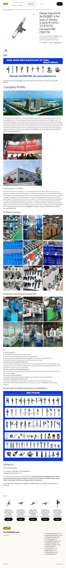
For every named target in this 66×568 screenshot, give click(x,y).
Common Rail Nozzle (38, 476)
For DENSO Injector (9, 9)
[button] (34, 14)
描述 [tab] (6, 50)
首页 (4, 9)
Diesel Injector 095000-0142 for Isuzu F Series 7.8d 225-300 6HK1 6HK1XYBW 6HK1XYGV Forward (20, 513)
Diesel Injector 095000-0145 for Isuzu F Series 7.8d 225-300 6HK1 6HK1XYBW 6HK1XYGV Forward (57, 513)
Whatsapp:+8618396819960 (31, 3)
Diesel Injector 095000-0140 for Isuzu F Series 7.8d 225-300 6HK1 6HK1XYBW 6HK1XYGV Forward (8, 513)
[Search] (60, 4)
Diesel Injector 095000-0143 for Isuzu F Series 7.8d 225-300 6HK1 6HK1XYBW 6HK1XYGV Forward (33, 513)
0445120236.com (11, 532)
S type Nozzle (38, 480)
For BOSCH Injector (28, 478)
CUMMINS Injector (49, 476)
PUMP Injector (19, 480)
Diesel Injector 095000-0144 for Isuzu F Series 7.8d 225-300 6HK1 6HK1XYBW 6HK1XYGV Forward (45, 513)
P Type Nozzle (11, 480)
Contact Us (8, 464)
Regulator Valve (29, 480)
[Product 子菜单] (16, 5)
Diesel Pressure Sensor (15, 478)
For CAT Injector (38, 478)
